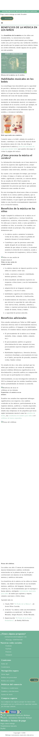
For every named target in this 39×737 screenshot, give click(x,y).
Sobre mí (4, 664)
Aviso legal (5, 674)
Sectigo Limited (9, 706)
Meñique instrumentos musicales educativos (15, 6)
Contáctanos (5, 667)
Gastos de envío (7, 694)
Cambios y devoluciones (10, 691)
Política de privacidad (9, 677)
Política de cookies (8, 681)
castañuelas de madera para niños (20, 415)
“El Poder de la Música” (22, 604)
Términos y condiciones (9, 688)
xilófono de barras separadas (11, 418)
